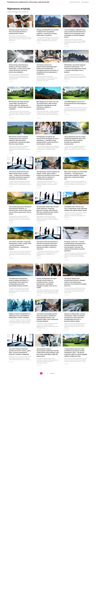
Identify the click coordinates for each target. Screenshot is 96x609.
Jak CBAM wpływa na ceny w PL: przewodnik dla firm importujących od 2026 (75, 103)
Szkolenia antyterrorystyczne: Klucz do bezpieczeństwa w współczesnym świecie (18, 31)
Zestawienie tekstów (75, 2)
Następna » (52, 373)
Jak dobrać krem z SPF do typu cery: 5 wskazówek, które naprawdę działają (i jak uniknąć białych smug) (75, 208)
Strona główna (85, 2)
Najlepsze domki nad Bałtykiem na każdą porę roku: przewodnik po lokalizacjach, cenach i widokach (19, 315)
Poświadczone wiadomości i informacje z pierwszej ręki (28, 2)
